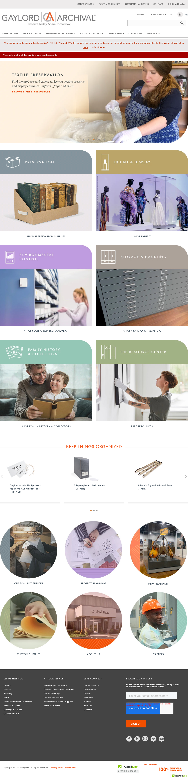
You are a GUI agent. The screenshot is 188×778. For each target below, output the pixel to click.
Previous (2, 476)
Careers (88, 693)
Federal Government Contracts (59, 689)
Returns (7, 689)
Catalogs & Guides (13, 709)
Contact (158, 4)
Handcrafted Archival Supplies (58, 701)
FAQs (6, 697)
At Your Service (54, 678)
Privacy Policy (57, 767)
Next (186, 476)
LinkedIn (88, 709)
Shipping (8, 693)
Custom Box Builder (109, 4)
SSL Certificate (150, 764)
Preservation (10, 33)
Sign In (140, 14)
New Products (155, 33)
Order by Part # (85, 4)
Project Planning (51, 693)
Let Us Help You (13, 678)
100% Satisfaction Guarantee (18, 701)
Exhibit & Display (32, 33)
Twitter (87, 701)
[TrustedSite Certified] (128, 768)
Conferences (90, 689)
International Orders (137, 4)
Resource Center (52, 705)
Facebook (88, 697)
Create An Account (162, 14)
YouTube (88, 705)
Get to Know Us (91, 685)
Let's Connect (93, 678)
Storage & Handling (92, 33)
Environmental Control (60, 33)
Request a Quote (12, 705)
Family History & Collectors (125, 33)
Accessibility (70, 767)
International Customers (55, 685)
